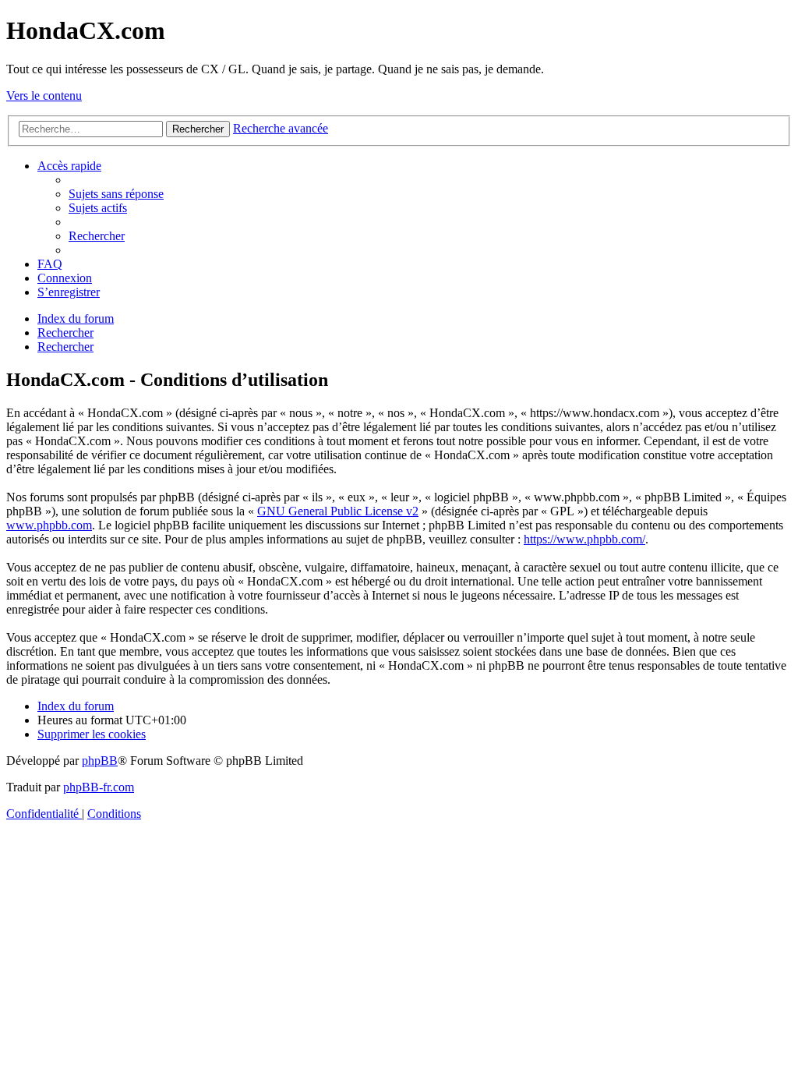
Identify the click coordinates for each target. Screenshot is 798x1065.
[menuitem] (116, 193)
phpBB (100, 760)
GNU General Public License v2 (337, 511)
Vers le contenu (44, 95)
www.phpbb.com (49, 525)
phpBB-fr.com (98, 787)
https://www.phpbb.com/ (584, 539)
